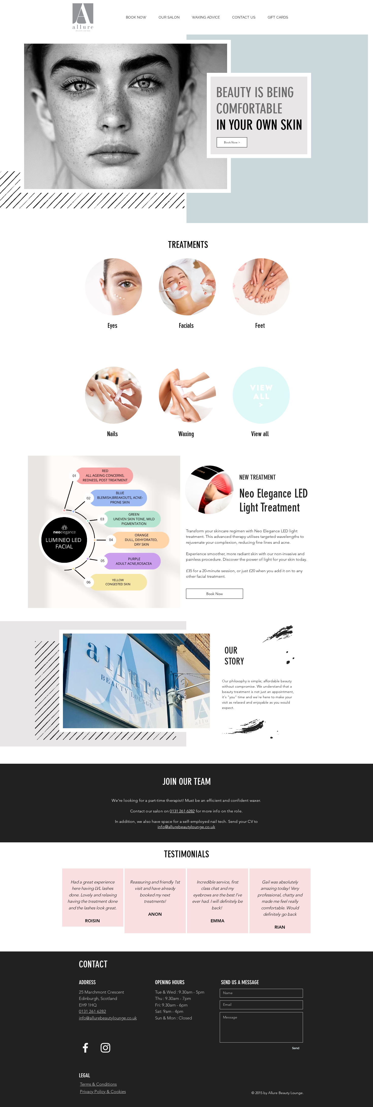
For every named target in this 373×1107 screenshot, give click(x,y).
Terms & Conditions (98, 1084)
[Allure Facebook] (85, 1047)
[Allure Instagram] (105, 1047)
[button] (136, 17)
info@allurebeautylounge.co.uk (186, 826)
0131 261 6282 (182, 811)
